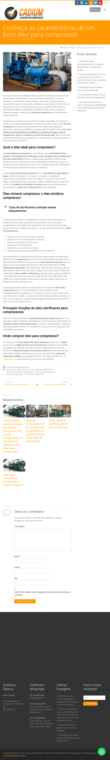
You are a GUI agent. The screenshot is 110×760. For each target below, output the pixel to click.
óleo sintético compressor (34, 374)
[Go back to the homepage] (24, 13)
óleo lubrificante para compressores (20, 372)
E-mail (17, 567)
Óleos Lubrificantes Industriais (17, 367)
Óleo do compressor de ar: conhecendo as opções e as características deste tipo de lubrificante (35, 431)
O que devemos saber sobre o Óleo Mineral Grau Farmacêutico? (68, 738)
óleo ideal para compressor (41, 369)
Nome (17, 556)
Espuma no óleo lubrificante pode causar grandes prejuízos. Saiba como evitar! (57, 384)
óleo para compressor (14, 374)
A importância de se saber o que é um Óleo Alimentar (66, 728)
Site (15, 578)
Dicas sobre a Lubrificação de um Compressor (59, 424)
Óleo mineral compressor (45, 372)
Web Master (26, 39)
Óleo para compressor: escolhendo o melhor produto (13, 480)
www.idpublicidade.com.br (14, 755)
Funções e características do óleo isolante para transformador (21, 384)
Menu (96, 9)
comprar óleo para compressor (18, 369)
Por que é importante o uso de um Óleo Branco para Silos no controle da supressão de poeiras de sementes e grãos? (68, 715)
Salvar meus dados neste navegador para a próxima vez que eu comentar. (42, 593)
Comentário (20, 526)
